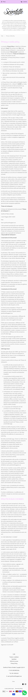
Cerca (13, 681)
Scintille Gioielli (11, 688)
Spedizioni (14, 659)
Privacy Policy (14, 663)
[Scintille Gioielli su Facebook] (23, 684)
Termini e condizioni (14, 657)
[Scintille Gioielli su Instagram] (25, 684)
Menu (4, 2)
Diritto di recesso (14, 661)
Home (2, 36)
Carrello (25, 2)
